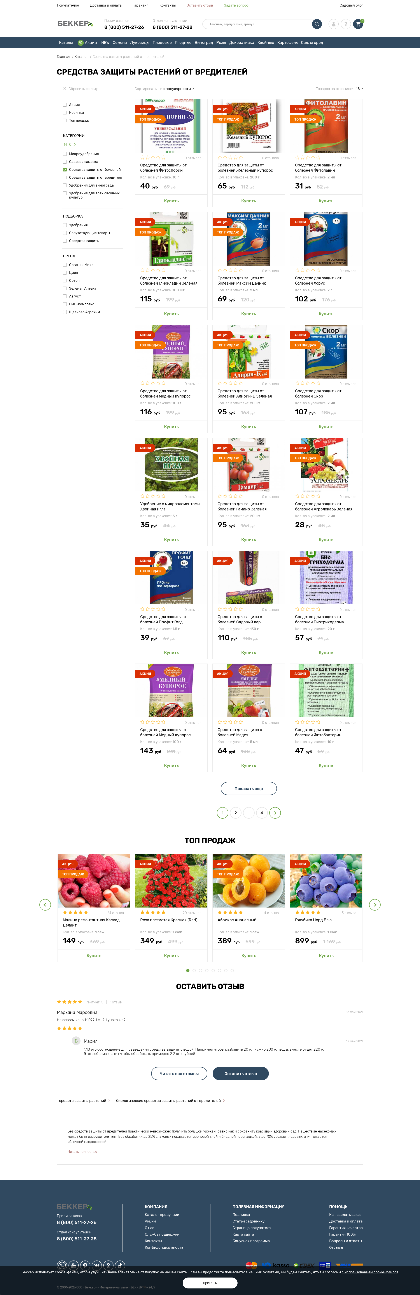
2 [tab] (194, 970)
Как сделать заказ (345, 1214)
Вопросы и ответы (345, 1241)
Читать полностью (82, 1151)
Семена (120, 42)
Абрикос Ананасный (237, 920)
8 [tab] (232, 970)
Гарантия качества (346, 1228)
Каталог (66, 42)
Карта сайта (243, 1234)
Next (375, 905)
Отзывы (336, 1247)
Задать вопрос (236, 5)
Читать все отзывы (179, 1073)
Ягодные (183, 42)
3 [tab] (200, 970)
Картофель (287, 42)
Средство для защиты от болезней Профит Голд (163, 619)
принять (210, 1283)
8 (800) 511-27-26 (124, 27)
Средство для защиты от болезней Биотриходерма (319, 619)
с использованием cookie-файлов (370, 1272)
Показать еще (248, 788)
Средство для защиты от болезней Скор (318, 393)
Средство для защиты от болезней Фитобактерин (318, 732)
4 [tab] (206, 970)
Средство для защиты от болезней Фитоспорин (163, 167)
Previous (45, 905)
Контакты (167, 5)
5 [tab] (213, 970)
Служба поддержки (162, 1234)
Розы (221, 42)
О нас (149, 1228)
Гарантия (141, 5)
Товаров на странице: (334, 88)
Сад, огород (312, 42)
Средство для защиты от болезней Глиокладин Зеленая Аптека (169, 280)
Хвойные (265, 42)
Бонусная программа (251, 1241)
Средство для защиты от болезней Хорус (318, 280)
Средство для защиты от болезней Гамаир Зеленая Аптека (242, 506)
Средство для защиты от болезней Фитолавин (318, 167)
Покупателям (68, 5)
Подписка (241, 1214)
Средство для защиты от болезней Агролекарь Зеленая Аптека (323, 506)
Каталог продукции (162, 1214)
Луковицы (139, 42)
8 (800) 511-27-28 (172, 27)
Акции (91, 42)
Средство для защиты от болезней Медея (241, 732)
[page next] (275, 813)
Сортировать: (146, 88)
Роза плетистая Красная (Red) (168, 920)
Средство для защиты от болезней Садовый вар (241, 619)
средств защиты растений (82, 1100)
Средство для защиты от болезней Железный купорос (245, 167)
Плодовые (162, 42)
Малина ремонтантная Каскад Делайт (91, 922)
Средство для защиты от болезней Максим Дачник (242, 280)
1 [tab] (187, 970)
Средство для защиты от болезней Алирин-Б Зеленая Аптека (245, 393)
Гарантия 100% (342, 1234)
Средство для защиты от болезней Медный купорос (165, 732)
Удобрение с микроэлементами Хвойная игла (170, 506)
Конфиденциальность (164, 1247)
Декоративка (241, 42)
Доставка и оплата (106, 5)
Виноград (204, 42)
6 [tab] (219, 970)
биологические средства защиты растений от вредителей (168, 1100)
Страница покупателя (252, 1228)
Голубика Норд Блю (313, 920)
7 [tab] (226, 970)
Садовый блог (351, 5)
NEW (105, 42)
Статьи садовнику (248, 1221)
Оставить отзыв (200, 5)
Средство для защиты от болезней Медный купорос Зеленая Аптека (165, 393)
